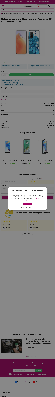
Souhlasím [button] (27, 203)
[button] (27, 207)
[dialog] (27, 198)
